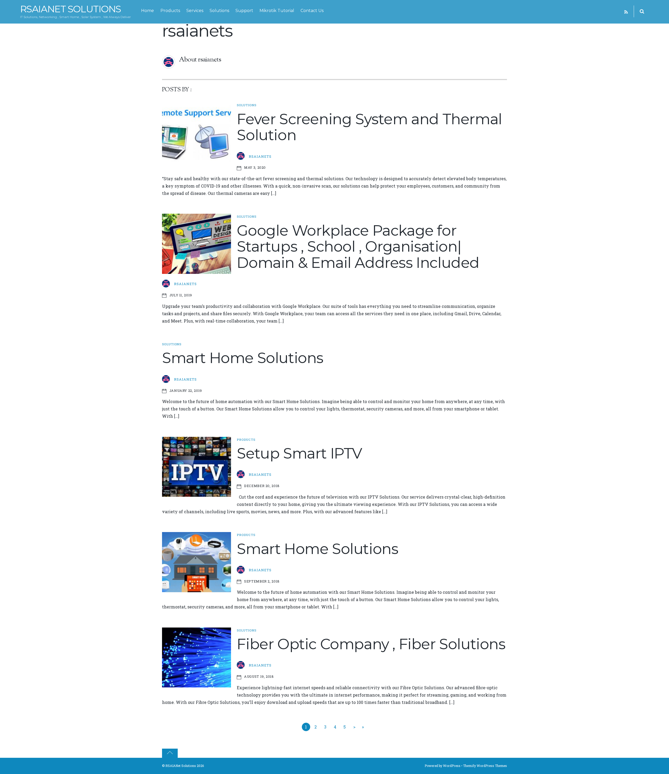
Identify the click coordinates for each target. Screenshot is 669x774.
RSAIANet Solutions (180, 766)
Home (147, 10)
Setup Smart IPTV (299, 453)
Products (170, 10)
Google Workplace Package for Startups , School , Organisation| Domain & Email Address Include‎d (358, 247)
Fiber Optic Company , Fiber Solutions (371, 644)
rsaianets (260, 156)
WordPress (451, 766)
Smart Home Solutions (242, 358)
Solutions (219, 10)
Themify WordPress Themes (485, 766)
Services (194, 10)
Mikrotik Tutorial (276, 10)
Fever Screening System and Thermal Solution (369, 127)
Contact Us (312, 10)
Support (244, 10)
